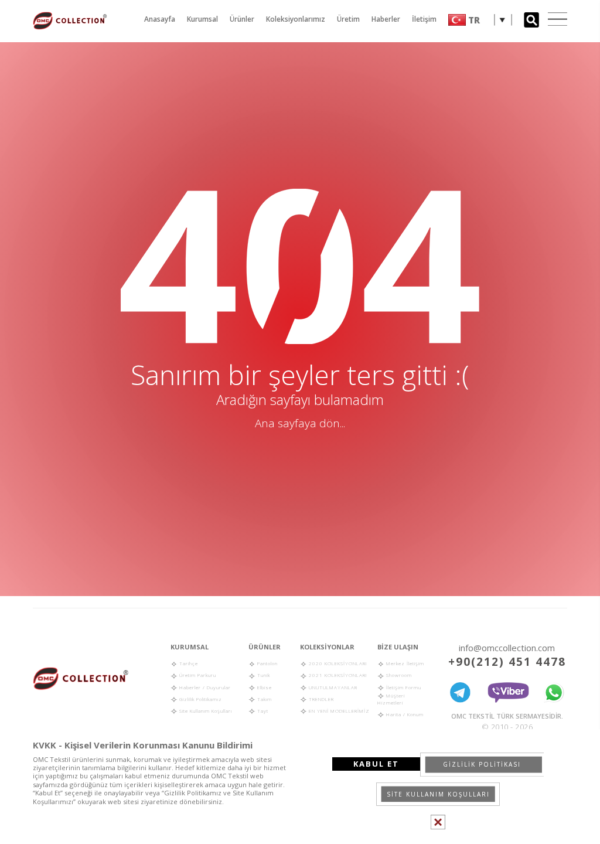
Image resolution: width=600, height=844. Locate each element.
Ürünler (242, 19)
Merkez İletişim (404, 663)
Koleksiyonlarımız (295, 19)
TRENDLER (320, 699)
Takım (263, 699)
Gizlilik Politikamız (200, 699)
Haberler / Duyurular (204, 687)
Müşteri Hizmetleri (391, 699)
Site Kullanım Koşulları (205, 710)
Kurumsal (202, 19)
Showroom (398, 675)
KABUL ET (376, 763)
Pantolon (266, 663)
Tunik (262, 675)
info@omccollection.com (507, 648)
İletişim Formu (402, 687)
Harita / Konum (404, 714)
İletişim (424, 19)
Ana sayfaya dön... (300, 423)
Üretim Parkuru (197, 675)
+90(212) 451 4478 (507, 661)
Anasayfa (159, 19)
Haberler (385, 19)
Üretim (348, 19)
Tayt (261, 710)
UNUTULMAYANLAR (332, 687)
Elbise (263, 687)
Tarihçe (188, 663)
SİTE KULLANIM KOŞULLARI (438, 794)
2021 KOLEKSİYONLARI (337, 675)
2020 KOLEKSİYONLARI (337, 663)
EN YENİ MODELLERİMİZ (338, 710)
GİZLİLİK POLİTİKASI (482, 764)
